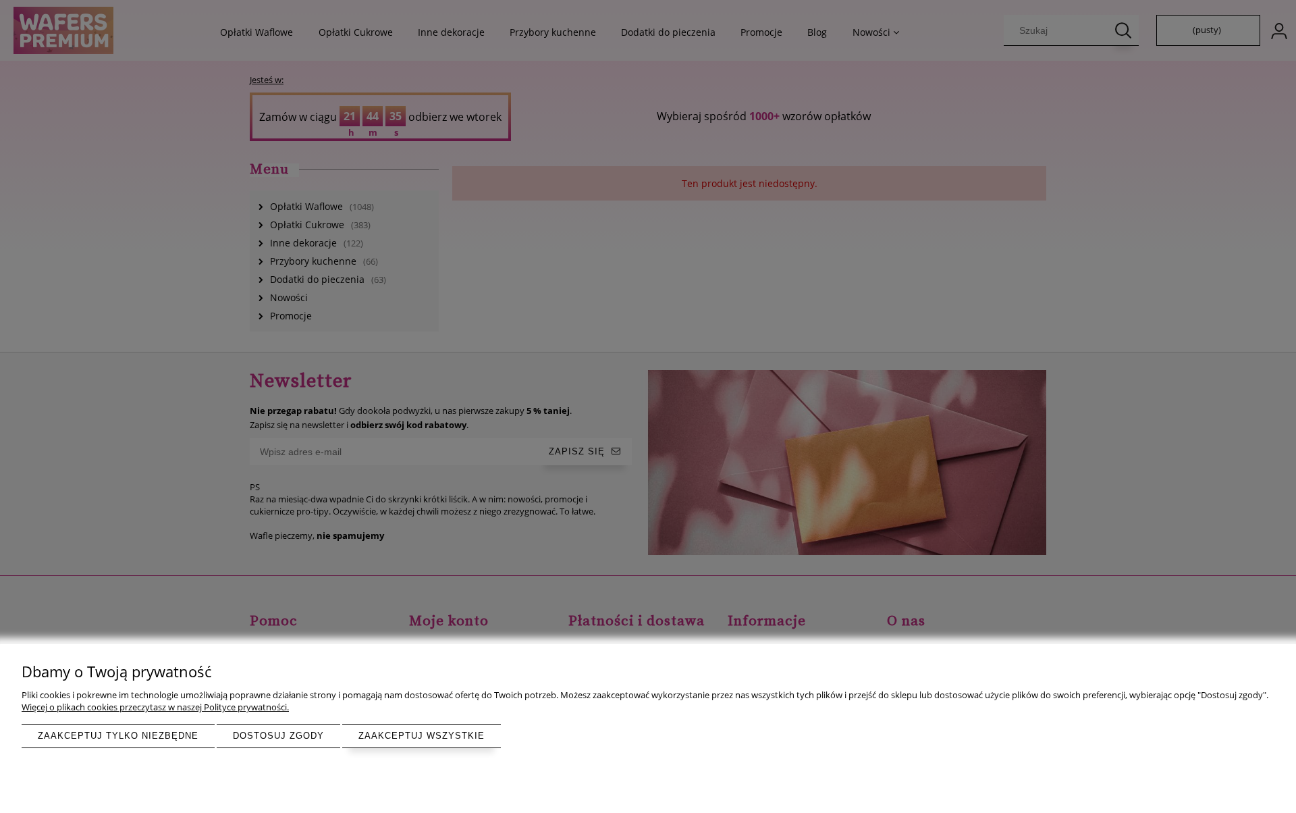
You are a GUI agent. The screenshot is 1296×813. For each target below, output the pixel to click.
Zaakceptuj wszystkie (421, 736)
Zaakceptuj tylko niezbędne (118, 736)
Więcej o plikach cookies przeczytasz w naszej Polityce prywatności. (155, 707)
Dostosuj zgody (278, 736)
